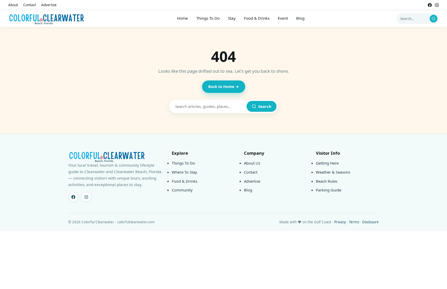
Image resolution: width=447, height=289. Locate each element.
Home (182, 18)
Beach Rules (326, 181)
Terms (354, 222)
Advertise (49, 5)
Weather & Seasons (333, 172)
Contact (29, 5)
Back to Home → (223, 86)
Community (182, 189)
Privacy (340, 222)
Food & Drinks (257, 18)
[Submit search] (433, 19)
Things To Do (208, 18)
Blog (300, 18)
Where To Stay (184, 172)
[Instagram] (437, 5)
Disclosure (370, 222)
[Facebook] (430, 5)
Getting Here (327, 163)
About (13, 5)
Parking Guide (328, 189)
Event (283, 18)
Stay (232, 18)
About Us (252, 163)
